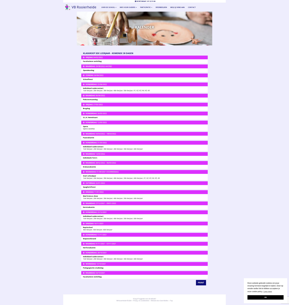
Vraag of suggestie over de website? (144, 299)
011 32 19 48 (151, 1)
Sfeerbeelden (161, 7)
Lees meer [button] (267, 291)
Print (201, 282)
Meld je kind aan (177, 7)
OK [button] (265, 297)
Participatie (145, 7)
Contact (192, 7)
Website (153, 301)
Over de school (108, 7)
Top (171, 301)
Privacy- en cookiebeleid (141, 301)
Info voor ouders (128, 7)
